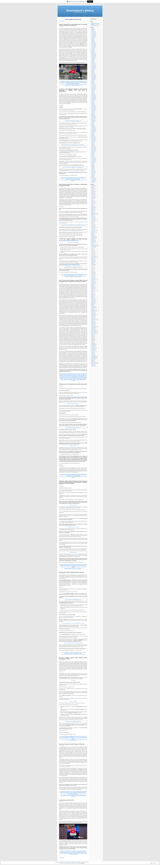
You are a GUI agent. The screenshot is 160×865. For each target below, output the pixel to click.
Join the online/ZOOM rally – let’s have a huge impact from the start (73, 623)
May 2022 (93, 71)
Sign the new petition (73, 701)
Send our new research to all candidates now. (77, 170)
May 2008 (93, 175)
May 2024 (93, 50)
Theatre (93, 349)
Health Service (70, 378)
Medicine (77, 84)
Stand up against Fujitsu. (63, 730)
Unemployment (94, 357)
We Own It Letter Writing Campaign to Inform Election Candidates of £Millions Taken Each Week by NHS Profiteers (73, 90)
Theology (93, 350)
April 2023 (92, 61)
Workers (73, 738)
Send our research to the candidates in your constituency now (73, 167)
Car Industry (67, 81)
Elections (84, 81)
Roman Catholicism (94, 319)
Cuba (92, 229)
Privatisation (61, 852)
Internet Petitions (65, 737)
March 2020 (93, 94)
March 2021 (93, 83)
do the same (80, 449)
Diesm (92, 234)
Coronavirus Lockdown (78, 81)
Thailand (93, 346)
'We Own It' (67, 474)
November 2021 (94, 76)
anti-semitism (63, 791)
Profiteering (82, 178)
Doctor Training (69, 564)
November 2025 (94, 34)
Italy (75, 84)
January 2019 (94, 106)
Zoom (81, 653)
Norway (93, 303)
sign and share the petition (76, 555)
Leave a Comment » (77, 85)
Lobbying (80, 177)
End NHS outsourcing (73, 445)
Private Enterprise (80, 793)
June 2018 (93, 112)
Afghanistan (93, 186)
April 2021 (92, 82)
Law (92, 276)
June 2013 (93, 164)
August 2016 (93, 131)
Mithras (93, 292)
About (92, 22)
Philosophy (62, 379)
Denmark (93, 233)
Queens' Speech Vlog (67, 377)
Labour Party (76, 177)
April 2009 (92, 169)
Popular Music (94, 314)
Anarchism (92, 191)
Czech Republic (94, 230)
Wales (92, 360)
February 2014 (94, 157)
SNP (82, 377)
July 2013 (93, 163)
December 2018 (94, 107)
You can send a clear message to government (73, 721)
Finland (93, 250)
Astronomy (92, 201)
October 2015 (94, 140)
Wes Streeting (77, 179)
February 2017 (94, 126)
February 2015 (94, 146)
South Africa (93, 332)
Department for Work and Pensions (75, 736)
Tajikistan (93, 342)
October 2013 (94, 160)
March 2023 (93, 62)
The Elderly (82, 82)
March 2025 (93, 41)
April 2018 (92, 114)
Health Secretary (76, 274)
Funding (67, 274)
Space (92, 334)
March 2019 (93, 104)
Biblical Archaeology (94, 213)
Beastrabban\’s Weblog (80, 10)
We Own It (73, 179)
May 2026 (93, 29)
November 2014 (94, 149)
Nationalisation (82, 274)
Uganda (93, 354)
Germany (76, 794)
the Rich (77, 275)
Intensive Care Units (75, 564)
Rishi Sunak (69, 852)
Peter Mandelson (75, 376)
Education (65, 378)
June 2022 (93, 70)
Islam (83, 794)
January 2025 (94, 43)
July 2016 (93, 132)
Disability (93, 235)
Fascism (73, 794)
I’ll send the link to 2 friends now (73, 242)
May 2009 (93, 168)
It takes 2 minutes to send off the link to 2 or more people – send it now (73, 225)
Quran (85, 793)
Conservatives (71, 177)
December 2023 (94, 54)
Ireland (93, 267)
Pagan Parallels (94, 306)
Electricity (93, 240)
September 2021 (94, 78)
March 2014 (93, 156)
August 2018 (93, 110)
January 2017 (94, 127)
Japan (92, 271)
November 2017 (94, 118)
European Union (65, 84)
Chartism (93, 221)
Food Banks (68, 792)
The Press (69, 85)
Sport (86, 739)
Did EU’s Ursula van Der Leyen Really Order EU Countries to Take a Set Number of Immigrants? (73, 25)
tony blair (73, 475)
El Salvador (93, 239)
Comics (93, 226)
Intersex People (70, 374)
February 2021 (94, 84)
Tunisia (72, 85)
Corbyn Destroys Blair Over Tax (66, 800)
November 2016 (94, 129)
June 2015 (93, 143)
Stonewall (85, 377)
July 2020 (93, 90)
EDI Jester (61, 374)
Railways (65, 852)
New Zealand (93, 300)
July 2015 (93, 142)
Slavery (93, 329)
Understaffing (73, 566)
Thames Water (68, 475)
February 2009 (94, 171)
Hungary (93, 261)
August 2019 (93, 100)
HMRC (60, 737)
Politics (85, 84)
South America (94, 333)
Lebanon (93, 277)
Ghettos (71, 792)
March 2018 (93, 115)
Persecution (82, 84)
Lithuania (93, 282)
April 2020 (92, 93)
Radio (66, 85)
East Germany (94, 236)
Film (92, 249)
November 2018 (94, 108)
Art (91, 199)
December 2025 (94, 33)
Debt (77, 373)
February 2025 (94, 42)
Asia (92, 200)
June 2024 (93, 49)
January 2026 (94, 32)
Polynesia (93, 313)
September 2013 (94, 161)
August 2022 (93, 68)
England (93, 241)
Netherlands (93, 298)
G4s (85, 736)
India (92, 263)
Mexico (93, 291)
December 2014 (94, 148)
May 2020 (93, 92)
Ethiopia (93, 244)
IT (68, 737)
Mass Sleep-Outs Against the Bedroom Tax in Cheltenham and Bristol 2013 (95, 24)
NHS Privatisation (67, 275)
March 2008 (93, 177)
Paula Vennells (82, 737)
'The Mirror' (63, 474)
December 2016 (94, 128)
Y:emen (93, 364)
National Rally (67, 82)
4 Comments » (75, 854)
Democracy (64, 476)
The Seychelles (94, 348)
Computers (67, 736)
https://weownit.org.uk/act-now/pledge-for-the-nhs (70, 240)
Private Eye (84, 851)
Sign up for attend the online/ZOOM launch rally (73, 599)
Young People (76, 83)
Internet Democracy (76, 474)
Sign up (76, 645)
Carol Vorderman (65, 177)
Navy (71, 82)
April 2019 (92, 103)
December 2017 (94, 117)
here (79, 463)
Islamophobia (80, 792)
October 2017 (94, 119)
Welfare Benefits (82, 379)
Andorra (92, 192)
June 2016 (93, 133)
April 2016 (92, 135)
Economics (64, 853)
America (92, 190)
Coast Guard (72, 81)
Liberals (93, 278)
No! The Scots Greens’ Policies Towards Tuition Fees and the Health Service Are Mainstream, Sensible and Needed (73, 281)
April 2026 (92, 30)
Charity (64, 794)
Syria (92, 340)
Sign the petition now (73, 505)
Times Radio (72, 83)
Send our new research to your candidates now (73, 120)
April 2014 (92, 155)
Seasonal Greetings (94, 326)
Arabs (92, 194)
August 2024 (93, 47)
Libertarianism (94, 279)
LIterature (80, 378)
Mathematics (93, 286)
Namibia (93, 296)
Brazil (92, 215)
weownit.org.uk (61, 466)
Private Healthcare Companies (74, 178)
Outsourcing (74, 82)
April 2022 (92, 72)
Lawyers (64, 375)
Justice (77, 378)
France (70, 84)
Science (71, 379)
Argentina (92, 197)
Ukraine (93, 355)
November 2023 (94, 55)
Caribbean (93, 218)
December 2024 (94, 44)
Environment (93, 242)
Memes (93, 289)
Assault (67, 791)
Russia (92, 322)
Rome (92, 321)
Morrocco (64, 795)
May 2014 (93, 154)
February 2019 (94, 105)
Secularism (93, 327)
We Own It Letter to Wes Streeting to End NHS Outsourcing (73, 384)
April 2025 (92, 40)
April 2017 (92, 124)
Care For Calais (71, 791)
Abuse (63, 850)
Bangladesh (93, 207)
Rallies (74, 653)
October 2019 (94, 98)
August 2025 (93, 37)
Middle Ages (67, 793)
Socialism (78, 379)
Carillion (63, 736)
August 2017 (93, 121)
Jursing (79, 374)
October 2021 (94, 77)
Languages (93, 275)
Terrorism (93, 345)
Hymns (92, 262)
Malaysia (93, 284)
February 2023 (94, 63)
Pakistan (93, 307)
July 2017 (93, 122)
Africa (92, 187)
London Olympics (72, 737)
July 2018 (93, 111)
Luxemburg (93, 283)
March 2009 (93, 170)
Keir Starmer (83, 374)
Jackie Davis (75, 374)
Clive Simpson (68, 373)
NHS (83, 177)
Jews (71, 851)
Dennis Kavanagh (82, 373)
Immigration (75, 792)
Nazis (68, 795)
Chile (92, 222)
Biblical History (94, 214)
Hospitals (78, 567)
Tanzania (93, 343)
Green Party (71, 274)
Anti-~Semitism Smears (73, 850)
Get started (90, 1)
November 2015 (94, 139)
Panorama (84, 565)
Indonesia (93, 264)
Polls (79, 376)
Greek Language (94, 256)
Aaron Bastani (63, 373)
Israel (92, 269)
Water (83, 476)
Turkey (92, 353)
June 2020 (93, 91)
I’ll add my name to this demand (73, 526)
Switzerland (93, 339)
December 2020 (94, 86)
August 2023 (93, 58)
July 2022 (93, 69)
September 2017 (94, 120)
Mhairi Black (69, 375)
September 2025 (94, 36)
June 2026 (93, 28)
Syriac (92, 341)
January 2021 (94, 85)
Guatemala (93, 257)
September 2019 (94, 99)
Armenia (92, 198)
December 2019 (94, 96)
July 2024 (93, 48)
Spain (92, 335)
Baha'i (92, 204)
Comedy (93, 225)
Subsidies (73, 852)
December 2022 (94, 65)
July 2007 (93, 182)
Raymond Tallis (73, 377)
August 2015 (93, 141)
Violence (85, 852)
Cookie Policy (82, 863)
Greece (93, 255)
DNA (86, 373)
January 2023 (94, 64)
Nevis (92, 299)
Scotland (74, 379)
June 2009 (93, 167)
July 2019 (93, 101)
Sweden (93, 338)
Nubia (92, 304)
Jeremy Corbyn (67, 851)
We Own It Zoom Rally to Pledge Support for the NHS (71, 572)
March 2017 (93, 125)
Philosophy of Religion (95, 310)
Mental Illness (93, 290)
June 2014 (93, 153)
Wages (93, 359)
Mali (92, 285)
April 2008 (92, 176)
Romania (93, 320)
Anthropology (93, 193)
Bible (92, 212)
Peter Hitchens (68, 376)
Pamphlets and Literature (95, 25)
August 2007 (93, 181)
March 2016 (93, 136)
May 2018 (93, 113)
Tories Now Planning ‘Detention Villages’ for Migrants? (72, 744)
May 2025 (93, 39)
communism (93, 227)
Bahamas (93, 205)
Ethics (92, 243)
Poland (93, 311)
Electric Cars (63, 274)
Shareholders (79, 377)
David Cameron (62, 792)
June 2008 (93, 174)
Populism (78, 82)
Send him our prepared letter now (73, 403)
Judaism (85, 794)
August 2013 (93, 162)
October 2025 (94, 35)
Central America (94, 219)
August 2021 (93, 79)
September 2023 (94, 57)
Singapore (93, 328)
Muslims (71, 793)
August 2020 (93, 89)
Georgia (93, 253)
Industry (73, 84)
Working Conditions (94, 363)
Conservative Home (78, 791)
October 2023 (94, 56)
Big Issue (71, 474)
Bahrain (93, 206)
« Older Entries (61, 21)
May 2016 (93, 134)
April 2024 (92, 51)
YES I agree (73, 680)
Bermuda (93, 211)
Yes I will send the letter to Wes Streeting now (73, 427)
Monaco (93, 293)
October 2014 (94, 150)
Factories (93, 246)
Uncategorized (71, 276)
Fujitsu (83, 736)
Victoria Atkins (78, 566)
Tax (75, 275)
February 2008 (94, 178)
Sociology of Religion (95, 331)
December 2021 (94, 75)
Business (63, 81)
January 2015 (94, 147)
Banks (92, 208)
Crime (66, 794)
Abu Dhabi (92, 185)
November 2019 (94, 97)
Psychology (93, 317)
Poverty (68, 379)
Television (66, 276)
